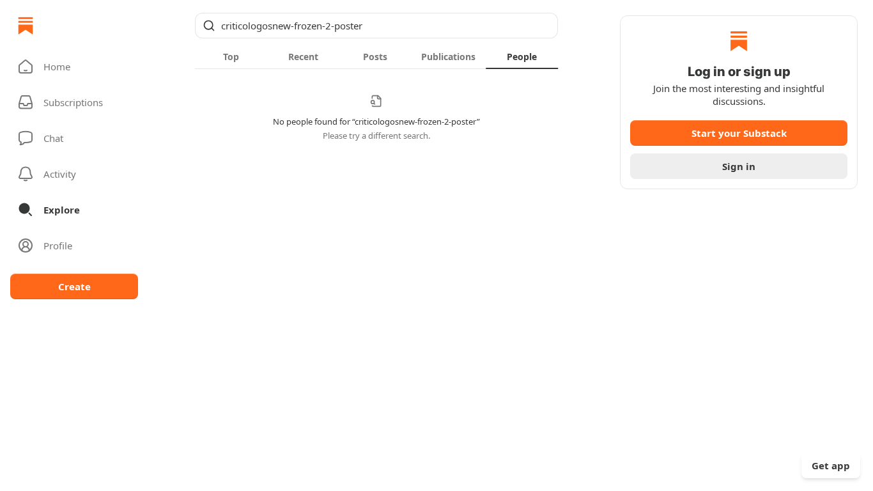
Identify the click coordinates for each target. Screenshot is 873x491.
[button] (74, 66)
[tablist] (376, 56)
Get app (831, 465)
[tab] (231, 56)
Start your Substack (739, 133)
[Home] (25, 25)
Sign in (738, 166)
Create (74, 286)
